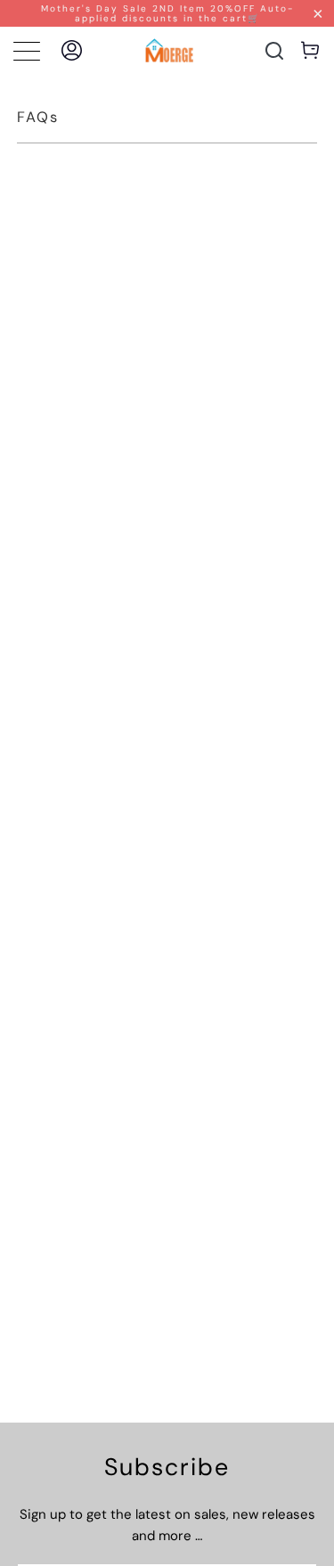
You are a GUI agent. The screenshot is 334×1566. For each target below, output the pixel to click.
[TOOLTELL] (169, 50)
